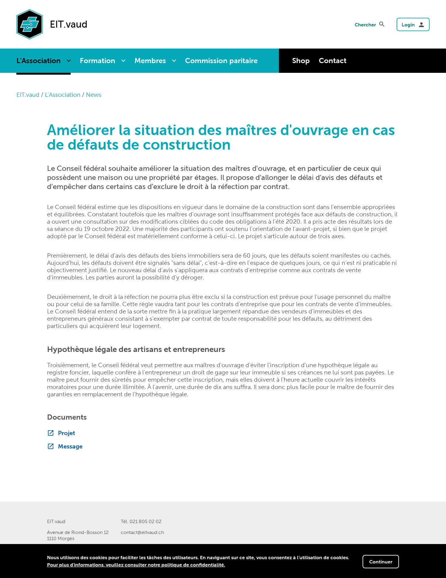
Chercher (365, 24)
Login (408, 24)
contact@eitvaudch (142, 532)
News (93, 94)
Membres (150, 60)
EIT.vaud (27, 94)
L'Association (38, 60)
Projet (66, 433)
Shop (301, 60)
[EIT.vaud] (29, 23)
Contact (332, 60)
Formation (97, 60)
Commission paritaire (221, 60)
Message (70, 446)
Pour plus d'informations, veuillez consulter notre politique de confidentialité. (136, 564)
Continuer (380, 561)
